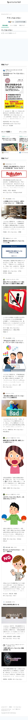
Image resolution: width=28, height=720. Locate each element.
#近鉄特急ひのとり (7, 329)
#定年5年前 (6, 121)
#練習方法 (10, 429)
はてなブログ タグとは (6, 709)
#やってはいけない (14, 121)
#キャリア (5, 125)
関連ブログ (22, 25)
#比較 (4, 539)
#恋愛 (8, 488)
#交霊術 (10, 679)
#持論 (4, 636)
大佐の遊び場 (8, 602)
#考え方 (5, 541)
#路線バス (5, 331)
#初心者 (11, 593)
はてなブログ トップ (7, 14)
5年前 (12, 393)
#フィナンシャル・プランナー (10, 385)
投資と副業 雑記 (9, 547)
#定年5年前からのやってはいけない (12, 123)
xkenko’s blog (8, 164)
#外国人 (5, 190)
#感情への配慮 (16, 636)
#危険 (15, 593)
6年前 (18, 494)
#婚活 (4, 488)
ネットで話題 (13, 25)
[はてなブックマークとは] (11, 132)
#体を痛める (6, 431)
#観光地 (14, 190)
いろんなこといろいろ (10, 279)
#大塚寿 (11, 125)
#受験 (19, 232)
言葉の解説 (5, 25)
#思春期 (5, 271)
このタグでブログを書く (20, 21)
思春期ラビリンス (9, 238)
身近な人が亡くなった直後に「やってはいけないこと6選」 (9, 139)
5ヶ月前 (9, 71)
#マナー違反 (6, 328)
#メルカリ (5, 593)
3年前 (17, 279)
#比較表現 (9, 636)
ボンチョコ (8, 393)
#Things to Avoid (17, 192)
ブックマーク (6, 136)
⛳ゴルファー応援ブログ (11, 437)
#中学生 (5, 273)
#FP (20, 385)
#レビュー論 (16, 638)
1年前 (13, 198)
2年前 (15, 238)
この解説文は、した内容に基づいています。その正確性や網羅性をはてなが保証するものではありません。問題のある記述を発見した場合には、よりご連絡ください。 (8, 33)
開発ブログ (18, 709)
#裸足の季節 (16, 329)
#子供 (19, 271)
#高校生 (10, 273)
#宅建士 (5, 232)
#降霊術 (5, 679)
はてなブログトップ (5, 710)
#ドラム (5, 429)
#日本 (9, 190)
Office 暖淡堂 (8, 198)
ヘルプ (13, 709)
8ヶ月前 (14, 164)
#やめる (19, 539)
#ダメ (14, 595)
